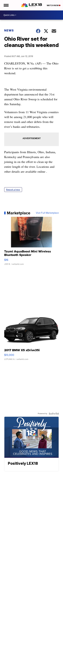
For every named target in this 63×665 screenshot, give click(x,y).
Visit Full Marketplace (47, 213)
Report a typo (13, 189)
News (9, 30)
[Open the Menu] (6, 5)
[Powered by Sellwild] (54, 413)
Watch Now (53, 5)
